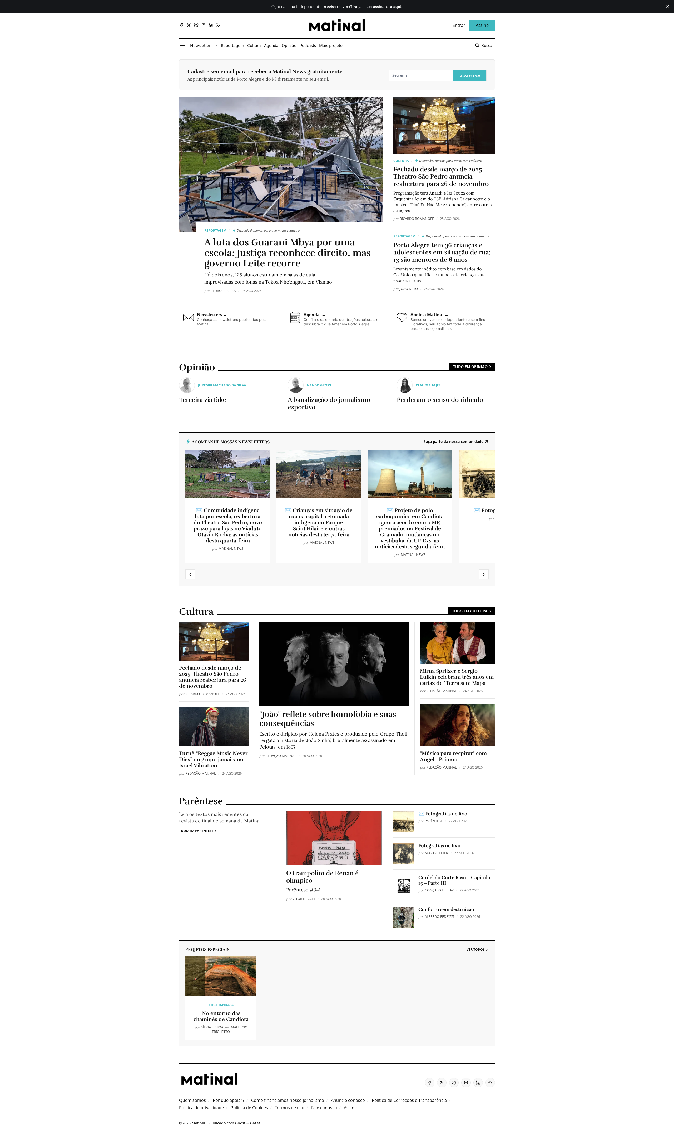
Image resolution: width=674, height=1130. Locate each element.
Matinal (199, 1123)
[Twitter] (188, 25)
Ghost (240, 1123)
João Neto (409, 288)
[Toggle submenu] (216, 45)
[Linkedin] (211, 25)
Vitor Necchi (304, 898)
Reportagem (215, 230)
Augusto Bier (436, 852)
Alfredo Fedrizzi (439, 916)
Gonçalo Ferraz (439, 890)
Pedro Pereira (223, 290)
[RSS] (218, 25)
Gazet (255, 1123)
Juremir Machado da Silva (222, 385)
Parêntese (434, 821)
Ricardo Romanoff (417, 218)
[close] (667, 6)
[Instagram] (203, 25)
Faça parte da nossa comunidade (453, 441)
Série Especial (221, 1004)
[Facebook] (181, 25)
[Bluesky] (196, 25)
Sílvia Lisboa (212, 1027)
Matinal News (231, 548)
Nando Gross (319, 385)
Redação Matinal (200, 773)
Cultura (401, 160)
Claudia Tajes (428, 385)
